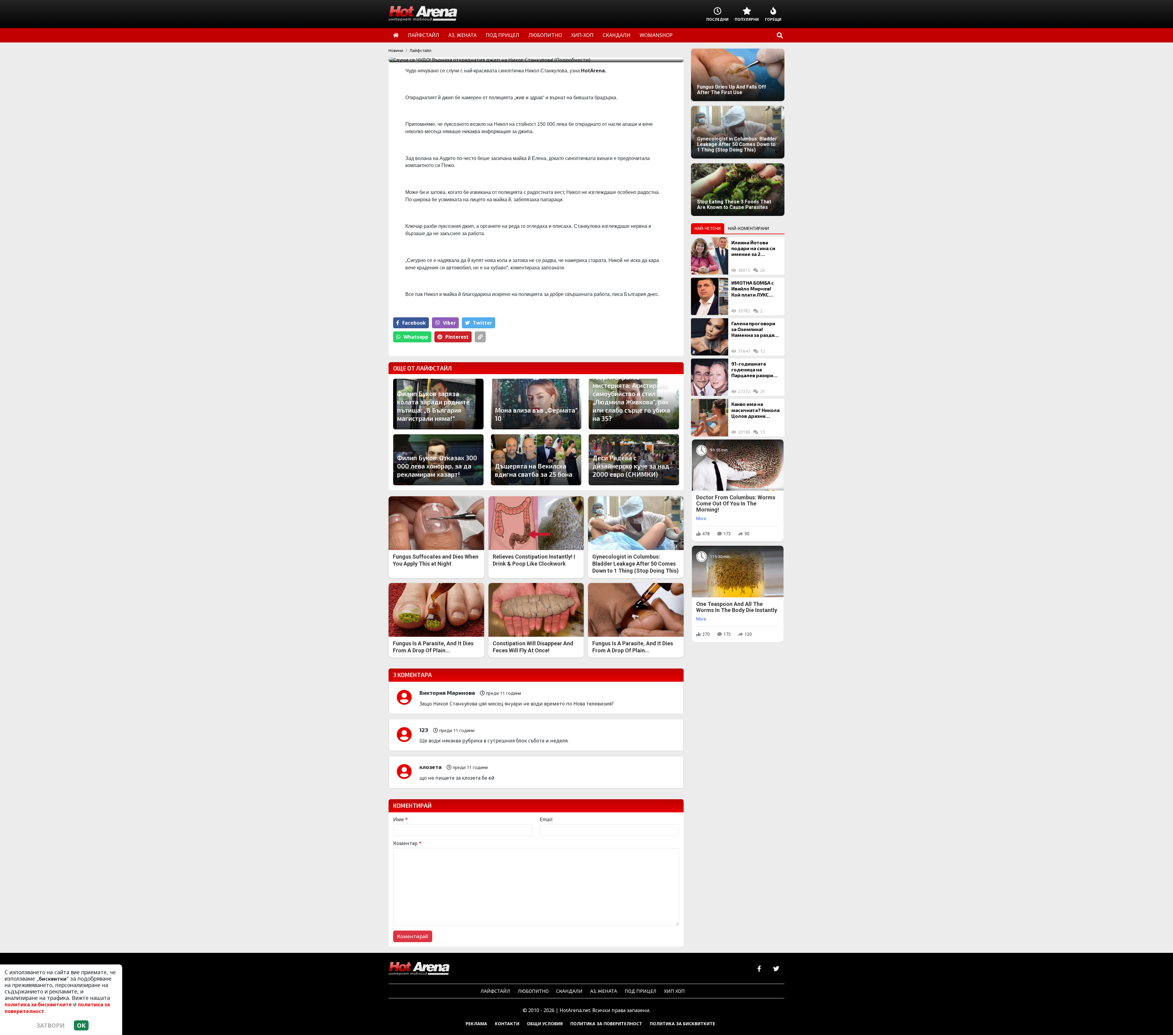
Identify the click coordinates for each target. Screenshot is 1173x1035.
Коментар (407, 843)
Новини (396, 50)
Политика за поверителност (606, 1023)
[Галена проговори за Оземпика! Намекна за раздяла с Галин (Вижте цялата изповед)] (709, 336)
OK (81, 1025)
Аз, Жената (603, 991)
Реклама (476, 1023)
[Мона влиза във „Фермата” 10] (536, 404)
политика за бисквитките (38, 1004)
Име (400, 819)
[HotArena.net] (419, 969)
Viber (449, 322)
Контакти (507, 1023)
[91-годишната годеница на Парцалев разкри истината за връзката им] (709, 377)
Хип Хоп (674, 991)
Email (546, 819)
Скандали (569, 991)
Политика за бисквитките (682, 1023)
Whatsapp (416, 336)
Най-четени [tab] (708, 228)
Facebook (414, 322)
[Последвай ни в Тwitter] (776, 969)
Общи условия (545, 1023)
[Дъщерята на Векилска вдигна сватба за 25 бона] (536, 459)
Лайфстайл (420, 50)
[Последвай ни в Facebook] (759, 969)
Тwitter (482, 322)
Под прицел (640, 991)
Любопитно (533, 991)
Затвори (51, 1025)
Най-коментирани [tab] (748, 228)
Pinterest (457, 336)
